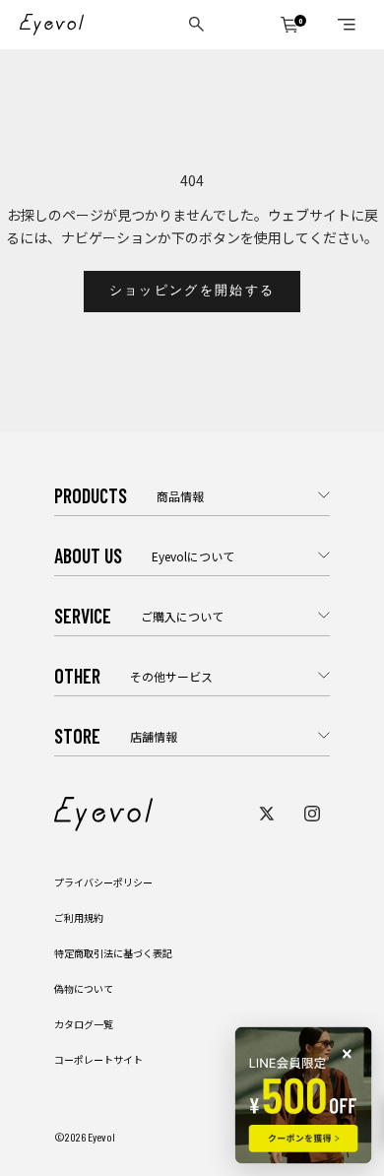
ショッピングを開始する (192, 290)
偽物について (83, 988)
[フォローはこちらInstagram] (312, 813)
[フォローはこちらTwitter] (267, 813)
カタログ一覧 (83, 1023)
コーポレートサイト (98, 1059)
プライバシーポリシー (103, 882)
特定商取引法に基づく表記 (113, 953)
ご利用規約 (78, 917)
